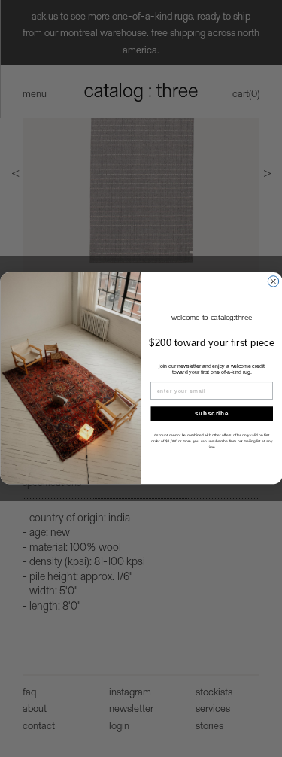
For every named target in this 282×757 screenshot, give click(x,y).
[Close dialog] (273, 281)
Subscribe (212, 414)
